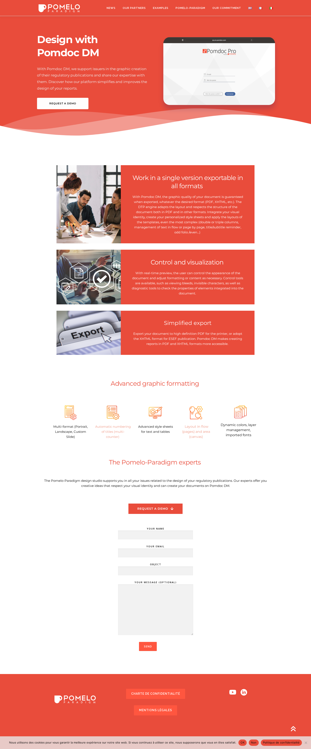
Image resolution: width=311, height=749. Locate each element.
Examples (160, 8)
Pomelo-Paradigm (190, 8)
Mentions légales (155, 710)
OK (243, 742)
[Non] (306, 743)
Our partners (134, 8)
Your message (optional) (156, 582)
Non (254, 742)
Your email (155, 546)
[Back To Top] (293, 729)
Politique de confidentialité (281, 742)
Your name (155, 528)
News (111, 8)
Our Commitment (226, 8)
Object (155, 564)
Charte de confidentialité (155, 693)
